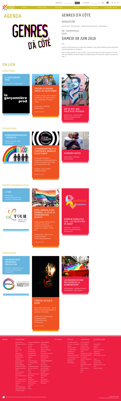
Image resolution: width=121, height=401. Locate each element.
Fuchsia (29, 348)
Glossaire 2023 (97, 361)
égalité (17, 385)
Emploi (82, 351)
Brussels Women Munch (20, 368)
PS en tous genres (45, 346)
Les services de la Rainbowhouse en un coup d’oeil (99, 364)
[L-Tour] (16, 215)
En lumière (59, 7)
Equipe (95, 359)
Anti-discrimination (75, 26)
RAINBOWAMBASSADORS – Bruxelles (16, 136)
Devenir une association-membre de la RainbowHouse (99, 351)
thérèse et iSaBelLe (45, 374)
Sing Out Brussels (44, 368)
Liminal (29, 372)
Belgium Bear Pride (19, 361)
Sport (82, 372)
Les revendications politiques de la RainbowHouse (72, 351)
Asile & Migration (68, 156)
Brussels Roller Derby (20, 366)
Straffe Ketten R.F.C (45, 370)
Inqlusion (30, 357)
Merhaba (30, 377)
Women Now (43, 383)
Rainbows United (71, 359)
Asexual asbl (18, 353)
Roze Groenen (44, 364)
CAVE (16, 370)
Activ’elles (17, 348)
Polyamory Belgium (45, 342)
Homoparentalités (32, 355)
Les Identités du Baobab (33, 366)
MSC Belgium (31, 379)
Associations (41, 7)
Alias (16, 351)
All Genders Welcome (72, 342)
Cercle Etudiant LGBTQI (20, 379)
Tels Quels (43, 372)
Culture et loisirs (66, 26)
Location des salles (98, 368)
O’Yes (29, 386)
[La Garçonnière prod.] (16, 99)
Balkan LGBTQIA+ (19, 355)
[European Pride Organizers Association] (16, 284)
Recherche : (86, 3)
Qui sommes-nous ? (111, 7)
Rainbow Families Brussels (47, 353)
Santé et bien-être (68, 231)
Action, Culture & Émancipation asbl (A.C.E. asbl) (21, 344)
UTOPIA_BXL (44, 375)
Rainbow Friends (44, 355)
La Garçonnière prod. (12, 78)
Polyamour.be (44, 344)
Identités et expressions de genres (89, 26)
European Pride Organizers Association (12, 262)
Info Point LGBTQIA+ (72, 348)
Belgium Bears (18, 362)
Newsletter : (59, 3)
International (47, 106)
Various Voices (44, 379)
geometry (103, 398)
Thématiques (93, 7)
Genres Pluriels (31, 351)
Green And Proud (32, 353)
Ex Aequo (30, 346)
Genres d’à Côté (68, 21)
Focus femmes (8, 199)
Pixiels (29, 388)
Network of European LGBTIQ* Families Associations (32, 383)
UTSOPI (42, 377)
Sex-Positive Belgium (45, 366)
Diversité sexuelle (103, 26)
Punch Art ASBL (44, 348)
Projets (76, 7)
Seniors (19, 141)
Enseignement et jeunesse (40, 320)
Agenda (24, 7)
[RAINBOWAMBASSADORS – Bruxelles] (16, 154)
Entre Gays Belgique (19, 390)
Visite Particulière (45, 381)
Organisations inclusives (10, 141)
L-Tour (8, 192)
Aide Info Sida (18, 349)
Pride (82, 366)
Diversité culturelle (39, 108)
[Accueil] (8, 8)
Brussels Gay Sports (19, 364)
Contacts (96, 348)
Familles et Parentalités (86, 355)
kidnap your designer (114, 398)
